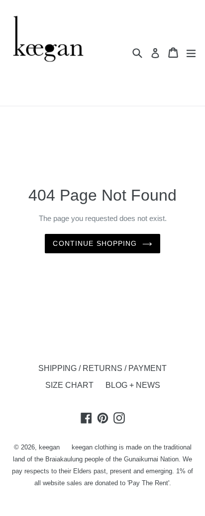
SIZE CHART (69, 385)
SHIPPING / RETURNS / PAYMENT (102, 368)
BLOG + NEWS (132, 385)
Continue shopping (95, 243)
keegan (49, 447)
